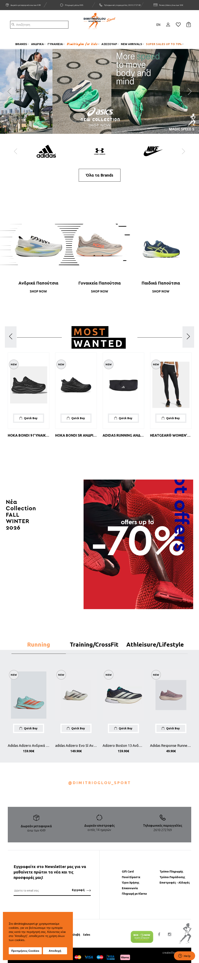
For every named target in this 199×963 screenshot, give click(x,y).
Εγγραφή (78, 890)
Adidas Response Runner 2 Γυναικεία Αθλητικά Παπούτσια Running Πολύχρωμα (171, 745)
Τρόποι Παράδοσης (172, 877)
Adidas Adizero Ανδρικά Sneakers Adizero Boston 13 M (28, 745)
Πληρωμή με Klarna (134, 893)
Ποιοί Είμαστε (131, 877)
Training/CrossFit (94, 644)
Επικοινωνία (130, 888)
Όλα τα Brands (99, 175)
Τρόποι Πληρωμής (171, 871)
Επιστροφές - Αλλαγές (175, 882)
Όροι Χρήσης (130, 882)
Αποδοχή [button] (55, 950)
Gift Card (128, 871)
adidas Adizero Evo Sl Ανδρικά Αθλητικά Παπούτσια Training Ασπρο (76, 745)
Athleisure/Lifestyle (155, 644)
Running (38, 644)
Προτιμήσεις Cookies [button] (25, 950)
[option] (46, 153)
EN (158, 24)
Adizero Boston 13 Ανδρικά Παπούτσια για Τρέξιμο (123, 745)
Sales (86, 934)
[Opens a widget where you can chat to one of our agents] (184, 956)
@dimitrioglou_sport (99, 782)
